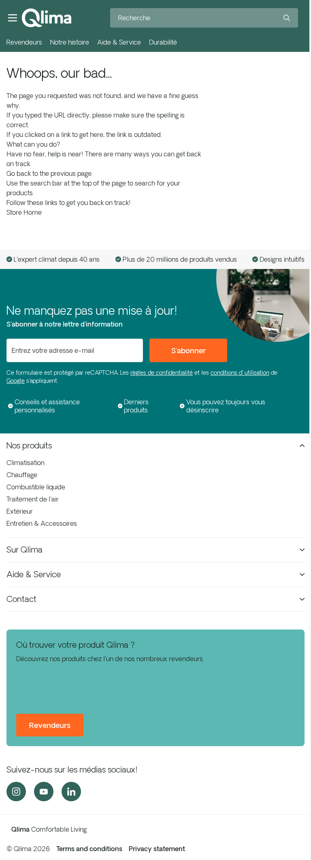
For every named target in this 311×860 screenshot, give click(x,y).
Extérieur (19, 511)
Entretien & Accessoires (41, 523)
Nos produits (29, 445)
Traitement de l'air (32, 499)
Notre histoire (69, 42)
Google (15, 381)
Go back (18, 173)
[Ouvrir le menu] (12, 18)
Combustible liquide (35, 487)
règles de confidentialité (161, 372)
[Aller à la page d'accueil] (46, 18)
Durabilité (163, 42)
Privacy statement (157, 848)
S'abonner (188, 350)
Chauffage (21, 474)
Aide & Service (119, 42)
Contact (21, 599)
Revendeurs (24, 42)
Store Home (24, 212)
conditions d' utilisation (240, 372)
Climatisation (25, 462)
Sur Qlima (24, 549)
